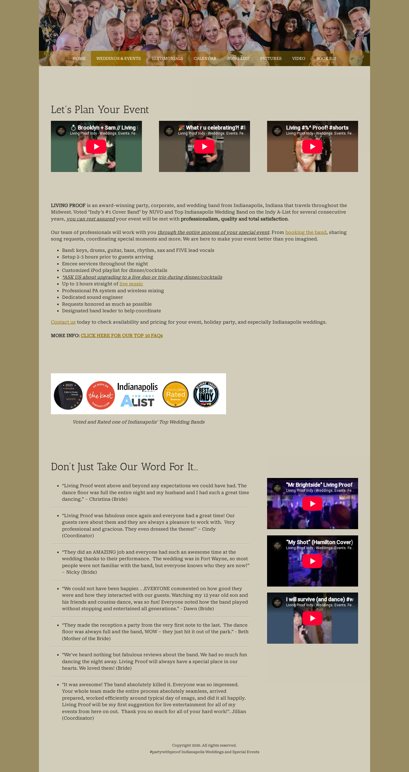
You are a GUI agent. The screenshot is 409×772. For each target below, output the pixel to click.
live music (131, 284)
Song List (238, 58)
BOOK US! (326, 58)
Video (298, 58)
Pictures (270, 58)
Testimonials (167, 58)
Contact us (63, 322)
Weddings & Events (118, 58)
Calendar (205, 58)
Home (79, 58)
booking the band (305, 232)
